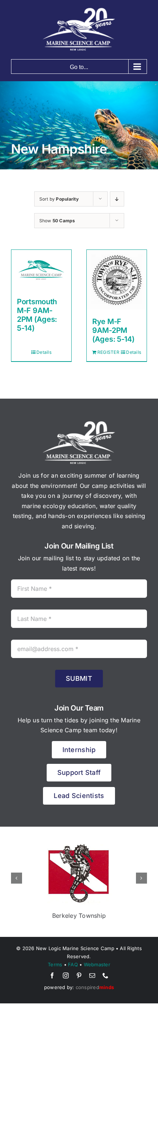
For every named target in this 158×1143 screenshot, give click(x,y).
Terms (55, 964)
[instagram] (66, 975)
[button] (16, 878)
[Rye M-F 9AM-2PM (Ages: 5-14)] (117, 280)
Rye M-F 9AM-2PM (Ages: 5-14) (113, 330)
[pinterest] (79, 975)
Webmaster (97, 964)
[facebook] (52, 975)
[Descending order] (117, 198)
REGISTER (106, 352)
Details (43, 352)
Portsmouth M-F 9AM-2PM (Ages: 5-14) (37, 315)
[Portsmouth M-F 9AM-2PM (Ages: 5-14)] (41, 270)
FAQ (73, 964)
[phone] (105, 975)
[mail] (92, 975)
